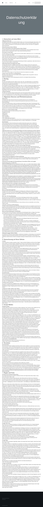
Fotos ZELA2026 (37, 2)
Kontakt (34, 2)
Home (6, 2)
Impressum (4, 499)
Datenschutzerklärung (5, 498)
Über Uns (11, 2)
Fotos (29, 2)
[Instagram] (2, 2)
